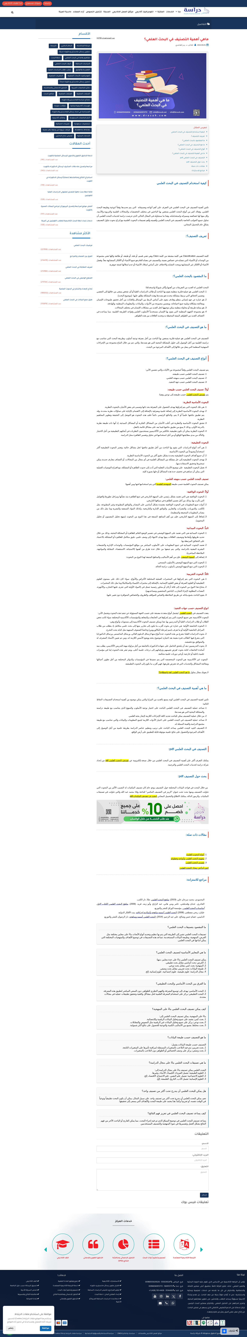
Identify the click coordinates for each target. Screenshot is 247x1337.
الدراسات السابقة (83, 64)
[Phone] (166, 1303)
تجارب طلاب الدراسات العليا (59, 70)
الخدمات (170, 12)
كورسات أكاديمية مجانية (80, 106)
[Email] (160, 1303)
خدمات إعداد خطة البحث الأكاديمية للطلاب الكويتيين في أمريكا (66, 221)
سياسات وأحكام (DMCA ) (126, 1333)
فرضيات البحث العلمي (83, 246)
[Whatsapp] (173, 1303)
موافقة (45, 1328)
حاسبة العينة (65, 12)
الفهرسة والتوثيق (83, 70)
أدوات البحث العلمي (63, 64)
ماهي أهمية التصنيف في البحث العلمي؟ (176, 39)
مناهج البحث (48, 94)
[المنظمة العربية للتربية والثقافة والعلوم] (203, 1323)
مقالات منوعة (60, 106)
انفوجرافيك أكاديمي (144, 12)
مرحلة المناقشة (83, 46)
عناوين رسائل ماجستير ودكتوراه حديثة (74, 52)
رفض (10, 1328)
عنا (179, 12)
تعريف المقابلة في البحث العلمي (78, 267)
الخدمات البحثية (83, 136)
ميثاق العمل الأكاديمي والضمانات (150, 1333)
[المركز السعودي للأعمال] (216, 1323)
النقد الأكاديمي (93, 1258)
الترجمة (53, 46)
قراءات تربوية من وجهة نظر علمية (56, 130)
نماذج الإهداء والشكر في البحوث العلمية (75, 289)
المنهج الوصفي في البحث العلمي (78, 278)
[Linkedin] (167, 1296)
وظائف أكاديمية (58, 118)
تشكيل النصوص (94, 12)
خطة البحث (55, 58)
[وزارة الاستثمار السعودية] (222, 1323)
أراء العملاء (78, 12)
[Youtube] (155, 1296)
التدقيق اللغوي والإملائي (124, 1258)
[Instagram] (161, 1296)
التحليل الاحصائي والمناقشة (55, 88)
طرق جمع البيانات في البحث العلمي (77, 300)
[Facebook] (180, 1296)
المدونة (106, 12)
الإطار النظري (66, 46)
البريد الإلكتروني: (200, 1155)
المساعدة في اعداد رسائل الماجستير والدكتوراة (71, 112)
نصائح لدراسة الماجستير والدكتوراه (76, 100)
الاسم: (205, 1144)
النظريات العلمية (56, 76)
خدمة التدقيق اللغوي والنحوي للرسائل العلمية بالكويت (70, 156)
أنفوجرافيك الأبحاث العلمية (79, 76)
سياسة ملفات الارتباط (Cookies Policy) (68, 1333)
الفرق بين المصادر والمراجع (81, 256)
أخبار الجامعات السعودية (80, 118)
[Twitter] (174, 1296)
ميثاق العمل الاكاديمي (122, 12)
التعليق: (204, 1167)
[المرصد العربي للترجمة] (210, 1323)
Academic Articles (82, 130)
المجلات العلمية (83, 94)
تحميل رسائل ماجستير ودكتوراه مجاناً (75, 82)
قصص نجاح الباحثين (64, 136)
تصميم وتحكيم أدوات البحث (184, 1258)
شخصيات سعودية (82, 124)
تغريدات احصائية (62, 124)
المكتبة (160, 12)
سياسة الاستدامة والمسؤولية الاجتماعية (99, 1333)
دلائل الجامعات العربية (81, 88)
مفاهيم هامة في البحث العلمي (77, 58)
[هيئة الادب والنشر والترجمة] (193, 1323)
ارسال (204, 1195)
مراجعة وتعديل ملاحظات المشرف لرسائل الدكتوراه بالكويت (67, 167)
